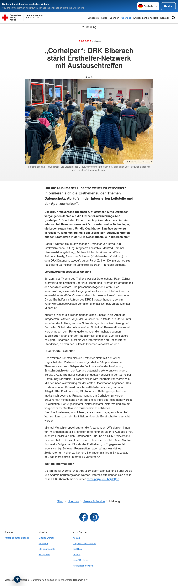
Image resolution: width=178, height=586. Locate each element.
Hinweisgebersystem (83, 565)
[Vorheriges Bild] (25, 126)
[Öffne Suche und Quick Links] (173, 18)
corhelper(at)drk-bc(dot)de (103, 479)
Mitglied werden (46, 537)
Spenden (114, 17)
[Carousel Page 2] (89, 77)
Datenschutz (10, 579)
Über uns (126, 17)
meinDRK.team (80, 560)
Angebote (93, 17)
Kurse (104, 17)
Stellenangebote (47, 549)
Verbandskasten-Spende (16, 537)
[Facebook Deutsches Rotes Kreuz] (83, 517)
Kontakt (164, 17)
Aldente (76, 554)
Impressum (23, 579)
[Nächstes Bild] (152, 126)
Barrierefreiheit (38, 579)
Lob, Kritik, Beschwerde (84, 543)
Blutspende (44, 554)
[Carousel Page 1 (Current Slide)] (86, 77)
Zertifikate (77, 549)
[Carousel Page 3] (91, 77)
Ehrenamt (43, 543)
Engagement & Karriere (145, 17)
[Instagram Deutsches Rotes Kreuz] (94, 517)
